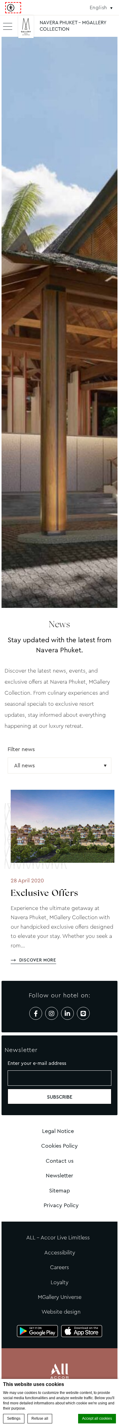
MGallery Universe (59, 1297)
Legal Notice (58, 1131)
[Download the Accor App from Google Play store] (37, 1331)
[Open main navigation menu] (7, 26)
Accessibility (59, 1253)
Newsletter (59, 1176)
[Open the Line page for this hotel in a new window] (83, 1013)
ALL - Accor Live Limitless (58, 1238)
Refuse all (39, 1418)
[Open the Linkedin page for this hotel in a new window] (67, 1013)
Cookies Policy (59, 1146)
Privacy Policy (61, 1205)
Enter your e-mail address (37, 1063)
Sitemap (59, 1191)
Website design (61, 1312)
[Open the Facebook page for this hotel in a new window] (35, 1013)
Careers (59, 1267)
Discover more (37, 960)
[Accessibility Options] (13, 7)
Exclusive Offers (44, 893)
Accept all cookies (97, 1418)
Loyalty (59, 1282)
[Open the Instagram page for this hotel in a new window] (51, 1013)
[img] (26, 29)
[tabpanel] (59, 322)
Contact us (60, 1161)
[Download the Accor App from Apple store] (81, 1331)
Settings (13, 1418)
